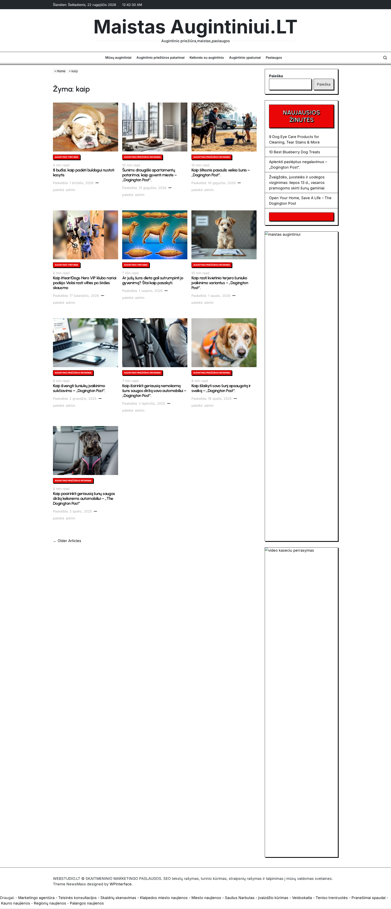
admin (70, 190)
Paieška (276, 76)
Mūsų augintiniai (118, 57)
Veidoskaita (302, 898)
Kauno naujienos (15, 903)
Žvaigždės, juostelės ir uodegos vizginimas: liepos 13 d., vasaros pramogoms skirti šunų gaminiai (297, 182)
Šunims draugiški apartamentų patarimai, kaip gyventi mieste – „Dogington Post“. (149, 175)
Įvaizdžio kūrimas (273, 898)
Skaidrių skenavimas (118, 898)
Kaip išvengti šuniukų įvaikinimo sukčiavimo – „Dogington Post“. (79, 388)
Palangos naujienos (87, 903)
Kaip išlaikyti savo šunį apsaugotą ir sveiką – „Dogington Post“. (221, 388)
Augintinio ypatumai (245, 57)
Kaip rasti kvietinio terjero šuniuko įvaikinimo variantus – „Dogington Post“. (219, 282)
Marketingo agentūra (36, 898)
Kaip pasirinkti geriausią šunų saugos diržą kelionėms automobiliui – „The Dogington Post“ (84, 498)
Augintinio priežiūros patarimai (160, 57)
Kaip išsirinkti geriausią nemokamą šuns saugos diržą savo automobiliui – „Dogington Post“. (154, 390)
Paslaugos (274, 57)
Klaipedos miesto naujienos (164, 898)
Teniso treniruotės (332, 898)
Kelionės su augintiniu (207, 57)
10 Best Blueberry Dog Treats (294, 152)
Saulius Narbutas (240, 898)
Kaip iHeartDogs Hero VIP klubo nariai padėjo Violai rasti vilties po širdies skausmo (84, 282)
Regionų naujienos (50, 903)
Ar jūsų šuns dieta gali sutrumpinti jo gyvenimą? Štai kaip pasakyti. (152, 280)
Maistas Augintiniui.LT (195, 26)
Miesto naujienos (206, 898)
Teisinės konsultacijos (77, 898)
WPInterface (121, 884)
